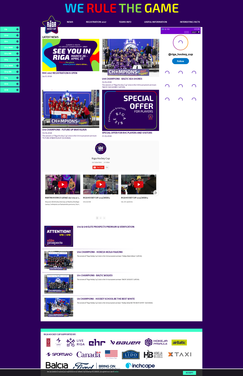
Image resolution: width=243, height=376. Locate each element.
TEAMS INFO (125, 22)
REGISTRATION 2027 (96, 22)
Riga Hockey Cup (101, 158)
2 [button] (100, 218)
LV (165, 29)
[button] (45, 192)
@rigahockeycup (167, 108)
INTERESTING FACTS (190, 22)
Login (197, 29)
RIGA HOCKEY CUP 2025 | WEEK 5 (96, 198)
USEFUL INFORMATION (155, 22)
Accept (189, 373)
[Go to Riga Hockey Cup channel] (100, 148)
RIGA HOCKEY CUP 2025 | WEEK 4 (134, 198)
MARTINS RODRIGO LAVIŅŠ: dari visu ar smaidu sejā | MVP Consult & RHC (62, 198)
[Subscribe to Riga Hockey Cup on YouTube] (101, 167)
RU (168, 29)
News (70, 22)
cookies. (116, 371)
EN (163, 29)
